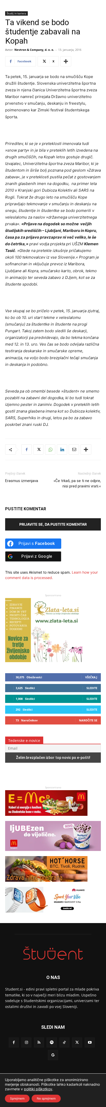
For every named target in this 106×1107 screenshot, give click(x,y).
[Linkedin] (62, 449)
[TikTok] (64, 1042)
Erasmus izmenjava (21, 480)
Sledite (91, 688)
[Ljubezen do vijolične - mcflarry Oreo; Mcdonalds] (53, 853)
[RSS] (39, 1042)
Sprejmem (17, 1098)
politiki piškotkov (38, 1089)
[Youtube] (90, 1042)
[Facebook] (26, 449)
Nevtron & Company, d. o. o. (34, 50)
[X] (38, 449)
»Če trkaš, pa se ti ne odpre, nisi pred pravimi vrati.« (77, 483)
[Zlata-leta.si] (43, 660)
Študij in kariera (16, 13)
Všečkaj (91, 677)
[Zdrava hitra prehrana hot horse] (46, 884)
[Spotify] (52, 1042)
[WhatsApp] (50, 449)
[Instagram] (26, 1042)
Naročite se (88, 720)
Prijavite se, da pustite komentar (53, 524)
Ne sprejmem (46, 1098)
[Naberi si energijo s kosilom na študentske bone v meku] (46, 818)
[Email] (74, 449)
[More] (65, 61)
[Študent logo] (53, 953)
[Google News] (53, 1055)
